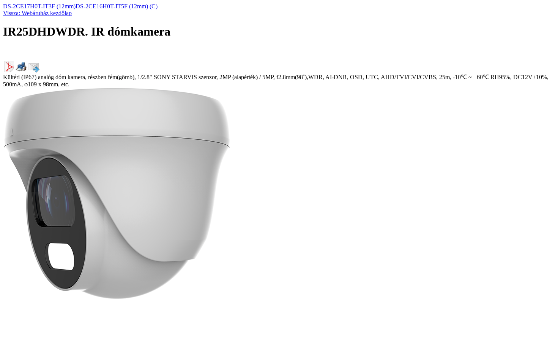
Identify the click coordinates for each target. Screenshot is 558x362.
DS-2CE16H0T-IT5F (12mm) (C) (117, 6)
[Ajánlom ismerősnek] (33, 70)
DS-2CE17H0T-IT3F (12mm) (39, 6)
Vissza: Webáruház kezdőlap (37, 13)
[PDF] (9, 70)
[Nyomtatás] (21, 70)
